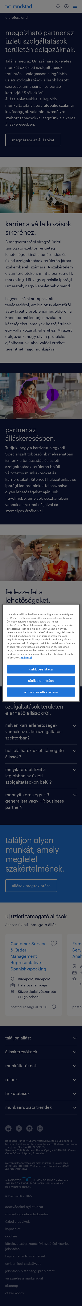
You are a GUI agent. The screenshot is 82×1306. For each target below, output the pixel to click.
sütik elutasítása (41, 680)
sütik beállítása (41, 669)
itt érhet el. (26, 657)
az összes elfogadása (41, 692)
